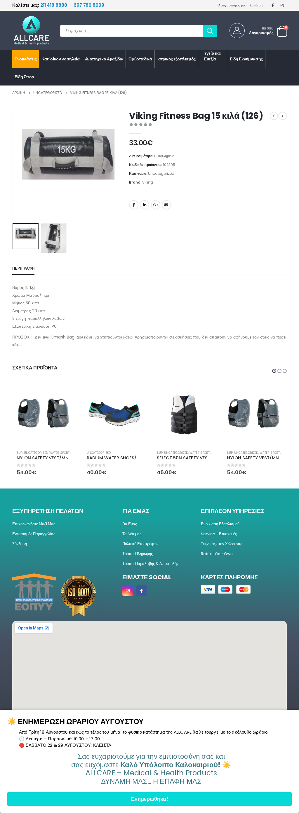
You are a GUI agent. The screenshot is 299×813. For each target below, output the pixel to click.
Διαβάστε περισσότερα (67, 391)
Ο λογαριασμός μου (232, 5)
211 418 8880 (40, 5)
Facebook (133, 205)
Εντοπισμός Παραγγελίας (33, 534)
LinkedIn (144, 205)
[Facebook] (273, 5)
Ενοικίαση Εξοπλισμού (220, 524)
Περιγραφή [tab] (23, 268)
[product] (44, 414)
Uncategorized (161, 173)
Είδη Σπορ (24, 77)
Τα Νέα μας (131, 534)
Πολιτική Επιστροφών (140, 544)
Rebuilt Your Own (217, 553)
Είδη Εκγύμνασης (246, 59)
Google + (155, 205)
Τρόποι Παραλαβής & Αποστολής (150, 563)
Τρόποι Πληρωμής (137, 553)
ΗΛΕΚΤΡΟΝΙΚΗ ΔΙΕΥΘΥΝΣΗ (166, 205)
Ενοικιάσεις (25, 59)
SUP (19, 453)
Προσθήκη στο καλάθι (137, 391)
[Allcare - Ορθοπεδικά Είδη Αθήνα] (26, 30)
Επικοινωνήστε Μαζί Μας (33, 524)
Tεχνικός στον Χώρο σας (221, 544)
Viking (147, 182)
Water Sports (60, 453)
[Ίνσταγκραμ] (282, 5)
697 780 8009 (89, 5)
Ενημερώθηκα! (149, 798)
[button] (13, 165)
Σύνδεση (256, 5)
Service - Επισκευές (219, 534)
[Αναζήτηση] (210, 31)
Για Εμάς (129, 524)
